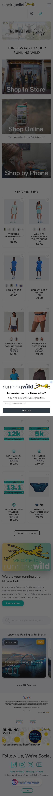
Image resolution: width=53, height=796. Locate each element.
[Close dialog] (51, 382)
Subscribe (26, 410)
